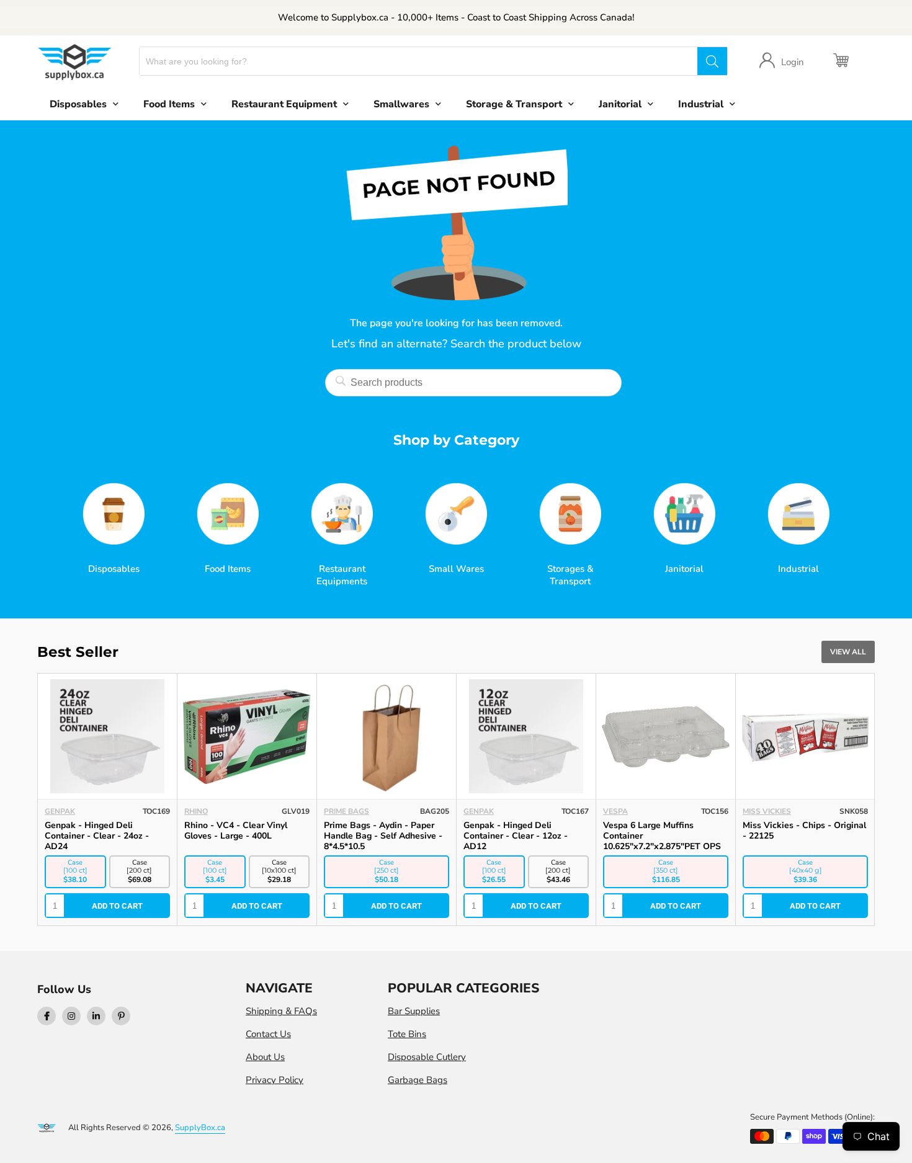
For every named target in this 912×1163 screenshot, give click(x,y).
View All (848, 652)
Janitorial (620, 104)
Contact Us (268, 1034)
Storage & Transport (514, 104)
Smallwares (401, 104)
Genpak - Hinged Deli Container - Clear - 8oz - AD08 (665, 830)
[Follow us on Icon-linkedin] (96, 1016)
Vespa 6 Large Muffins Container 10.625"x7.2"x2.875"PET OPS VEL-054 (383, 841)
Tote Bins (407, 1034)
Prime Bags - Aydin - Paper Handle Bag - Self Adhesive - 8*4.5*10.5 (104, 835)
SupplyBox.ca (200, 1127)
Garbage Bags (417, 1080)
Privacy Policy (274, 1080)
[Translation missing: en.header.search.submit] (712, 61)
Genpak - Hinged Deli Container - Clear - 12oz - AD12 (236, 835)
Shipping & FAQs (281, 1011)
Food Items (169, 104)
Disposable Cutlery (427, 1057)
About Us (265, 1057)
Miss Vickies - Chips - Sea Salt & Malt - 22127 (805, 830)
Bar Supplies (414, 1011)
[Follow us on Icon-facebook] (46, 1016)
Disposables (78, 104)
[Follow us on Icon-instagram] (71, 1016)
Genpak (199, 811)
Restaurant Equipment (284, 104)
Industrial (700, 104)
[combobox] (418, 61)
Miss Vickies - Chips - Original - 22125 (525, 830)
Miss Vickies (487, 811)
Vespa (336, 811)
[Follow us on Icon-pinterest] (121, 1016)
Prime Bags (67, 811)
